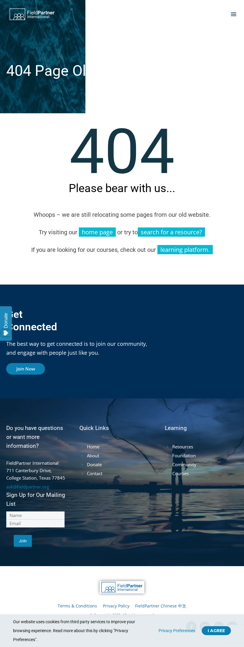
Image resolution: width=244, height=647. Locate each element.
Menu (233, 14)
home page (97, 232)
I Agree (216, 630)
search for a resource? (171, 232)
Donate (5, 320)
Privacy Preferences (177, 630)
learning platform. (185, 250)
